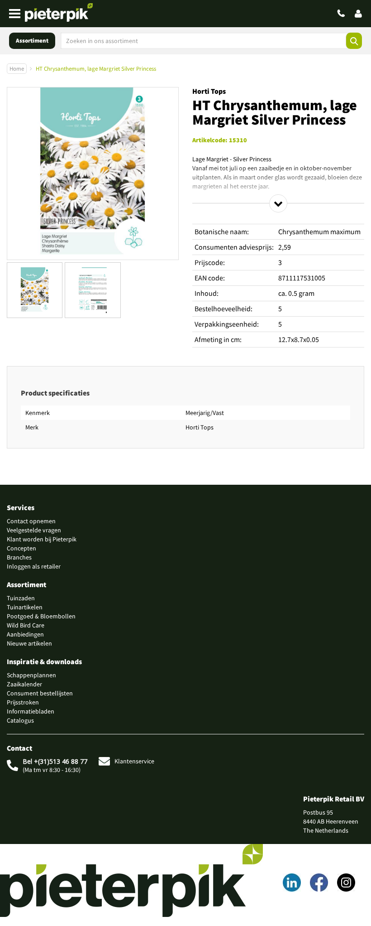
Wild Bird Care (25, 625)
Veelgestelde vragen (34, 530)
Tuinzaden (21, 598)
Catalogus (20, 720)
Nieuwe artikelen (29, 643)
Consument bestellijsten (40, 693)
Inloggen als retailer (34, 566)
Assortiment (32, 40)
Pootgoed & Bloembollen (41, 616)
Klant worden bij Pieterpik (41, 539)
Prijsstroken (23, 702)
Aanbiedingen (25, 634)
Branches (19, 557)
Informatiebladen (30, 711)
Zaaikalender (24, 684)
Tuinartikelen (25, 607)
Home (17, 68)
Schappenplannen (31, 675)
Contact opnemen (31, 521)
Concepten (21, 548)
